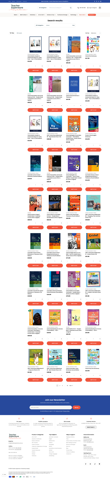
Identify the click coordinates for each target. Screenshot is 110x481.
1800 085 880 (18, 448)
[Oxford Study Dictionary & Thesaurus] (74, 84)
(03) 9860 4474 (90, 442)
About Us (13, 1)
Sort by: (87, 33)
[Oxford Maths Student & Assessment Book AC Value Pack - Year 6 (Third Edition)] (36, 124)
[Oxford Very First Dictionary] (93, 357)
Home (10, 1)
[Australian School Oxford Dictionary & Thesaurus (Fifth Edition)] (36, 241)
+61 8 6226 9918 (18, 449)
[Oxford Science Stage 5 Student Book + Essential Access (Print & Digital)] (36, 203)
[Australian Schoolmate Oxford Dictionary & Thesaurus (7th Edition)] (36, 279)
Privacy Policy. (66, 411)
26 (67, 385)
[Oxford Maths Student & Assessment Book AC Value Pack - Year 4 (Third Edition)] (55, 44)
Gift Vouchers (18, 1)
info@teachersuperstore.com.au (16, 443)
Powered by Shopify (25, 468)
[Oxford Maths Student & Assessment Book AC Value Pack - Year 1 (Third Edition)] (36, 44)
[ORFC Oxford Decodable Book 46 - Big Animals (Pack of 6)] (55, 124)
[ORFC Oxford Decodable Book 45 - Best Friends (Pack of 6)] (55, 357)
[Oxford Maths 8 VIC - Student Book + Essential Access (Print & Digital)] (74, 317)
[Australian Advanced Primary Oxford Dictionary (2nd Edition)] (55, 279)
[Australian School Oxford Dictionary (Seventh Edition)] (36, 163)
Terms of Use (59, 411)
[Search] (70, 7)
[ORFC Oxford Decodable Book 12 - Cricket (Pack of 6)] (93, 241)
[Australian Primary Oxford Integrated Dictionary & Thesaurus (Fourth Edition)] (93, 163)
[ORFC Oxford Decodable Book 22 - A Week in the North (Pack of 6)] (93, 279)
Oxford (67, 54)
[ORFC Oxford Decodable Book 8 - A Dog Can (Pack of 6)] (36, 357)
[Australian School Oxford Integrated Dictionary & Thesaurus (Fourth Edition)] (55, 241)
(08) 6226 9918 (90, 450)
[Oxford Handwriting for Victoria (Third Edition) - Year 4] (93, 317)
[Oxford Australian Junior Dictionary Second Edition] (74, 357)
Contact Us (25, 1)
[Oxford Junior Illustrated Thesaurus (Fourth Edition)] (74, 203)
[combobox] (55, 8)
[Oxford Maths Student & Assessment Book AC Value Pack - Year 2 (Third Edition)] (93, 84)
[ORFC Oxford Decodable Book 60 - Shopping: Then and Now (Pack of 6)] (93, 203)
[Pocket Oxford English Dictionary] (93, 124)
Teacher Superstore (16, 468)
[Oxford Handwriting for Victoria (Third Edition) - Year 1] (55, 317)
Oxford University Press (33, 54)
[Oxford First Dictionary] (93, 44)
